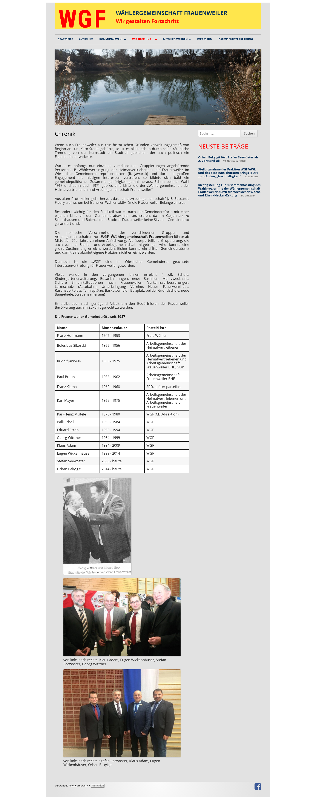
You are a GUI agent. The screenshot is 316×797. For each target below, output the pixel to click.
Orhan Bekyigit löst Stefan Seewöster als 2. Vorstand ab (228, 159)
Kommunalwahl (111, 39)
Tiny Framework (78, 785)
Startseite (65, 39)
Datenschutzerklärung (235, 39)
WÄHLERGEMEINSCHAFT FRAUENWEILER (171, 13)
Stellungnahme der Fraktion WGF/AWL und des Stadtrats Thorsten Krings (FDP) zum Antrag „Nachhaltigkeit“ (228, 172)
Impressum (204, 39)
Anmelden (98, 785)
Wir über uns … (143, 39)
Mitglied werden (175, 39)
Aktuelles (86, 39)
